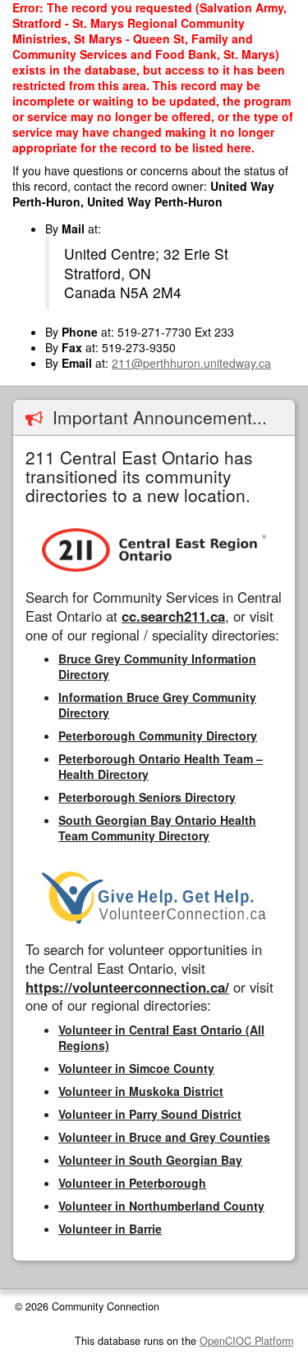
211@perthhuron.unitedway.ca (191, 363)
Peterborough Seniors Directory (147, 797)
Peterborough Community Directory (157, 735)
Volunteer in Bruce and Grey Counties (164, 1137)
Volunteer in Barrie (110, 1228)
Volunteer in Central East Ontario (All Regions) (161, 1037)
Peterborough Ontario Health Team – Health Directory (160, 766)
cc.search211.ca (173, 616)
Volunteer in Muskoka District (140, 1091)
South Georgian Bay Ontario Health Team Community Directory (157, 828)
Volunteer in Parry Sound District (149, 1114)
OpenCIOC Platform (246, 1340)
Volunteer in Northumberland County (161, 1205)
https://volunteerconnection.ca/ (127, 987)
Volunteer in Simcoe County (136, 1068)
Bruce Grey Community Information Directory (157, 666)
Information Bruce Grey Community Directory (157, 705)
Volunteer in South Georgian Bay (150, 1160)
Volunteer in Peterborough (132, 1183)
